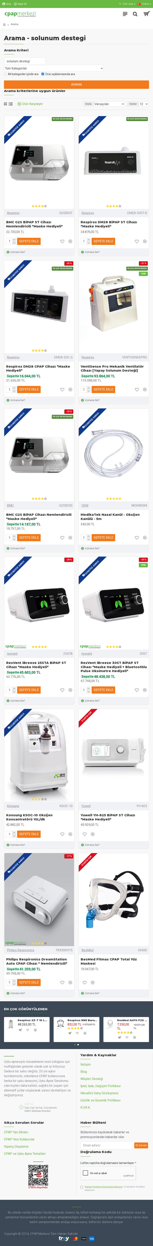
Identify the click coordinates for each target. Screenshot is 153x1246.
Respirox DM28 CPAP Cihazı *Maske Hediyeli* (38, 369)
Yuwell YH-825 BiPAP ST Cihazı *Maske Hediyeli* (108, 817)
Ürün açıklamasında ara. (60, 74)
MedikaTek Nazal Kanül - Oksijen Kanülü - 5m (110, 517)
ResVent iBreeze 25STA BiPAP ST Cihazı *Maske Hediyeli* (36, 665)
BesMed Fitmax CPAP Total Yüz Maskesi (109, 961)
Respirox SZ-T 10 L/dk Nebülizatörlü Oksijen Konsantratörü (33, 1020)
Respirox (13, 213)
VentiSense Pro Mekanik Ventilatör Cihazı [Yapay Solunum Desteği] (112, 369)
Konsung (13, 806)
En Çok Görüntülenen (25, 1009)
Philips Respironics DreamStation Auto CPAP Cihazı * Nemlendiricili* (36, 961)
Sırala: (88, 104)
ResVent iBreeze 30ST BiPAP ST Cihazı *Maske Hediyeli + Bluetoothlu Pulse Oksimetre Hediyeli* (114, 667)
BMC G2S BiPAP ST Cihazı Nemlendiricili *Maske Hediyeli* (34, 224)
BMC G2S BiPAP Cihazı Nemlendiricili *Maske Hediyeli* (39, 517)
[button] (75, 1044)
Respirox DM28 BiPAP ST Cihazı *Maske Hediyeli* (109, 224)
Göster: (133, 104)
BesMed (87, 950)
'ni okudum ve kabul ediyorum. (114, 1188)
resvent (12, 654)
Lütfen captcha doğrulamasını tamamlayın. (107, 1163)
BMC (10, 505)
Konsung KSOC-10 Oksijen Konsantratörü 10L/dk (29, 817)
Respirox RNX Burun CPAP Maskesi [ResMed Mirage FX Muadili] (83, 1020)
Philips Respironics (20, 950)
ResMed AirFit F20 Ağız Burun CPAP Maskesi (132, 1020)
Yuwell (86, 806)
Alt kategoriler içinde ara (23, 74)
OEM (84, 505)
